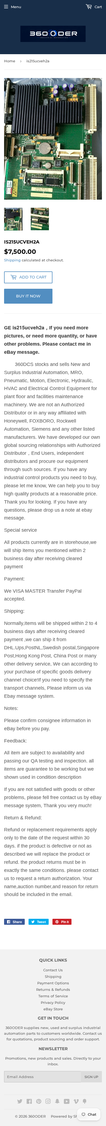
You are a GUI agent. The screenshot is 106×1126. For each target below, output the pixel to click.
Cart (97, 7)
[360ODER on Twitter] (20, 1102)
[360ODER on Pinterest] (39, 1102)
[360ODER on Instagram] (48, 1102)
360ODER (37, 1116)
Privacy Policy (53, 1002)
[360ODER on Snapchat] (57, 1102)
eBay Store (53, 1009)
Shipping (12, 260)
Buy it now (28, 296)
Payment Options (53, 983)
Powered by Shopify (69, 1116)
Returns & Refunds (53, 989)
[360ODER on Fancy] (84, 1102)
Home (9, 61)
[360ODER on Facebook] (29, 1102)
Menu (16, 7)
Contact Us (53, 970)
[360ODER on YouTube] (67, 1102)
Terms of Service (53, 996)
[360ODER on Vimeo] (76, 1102)
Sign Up (91, 1077)
